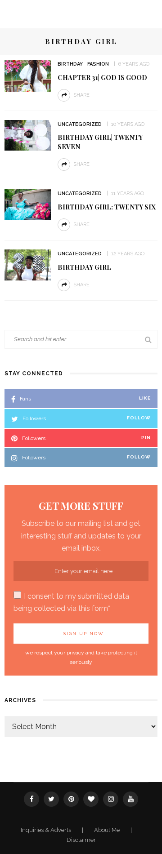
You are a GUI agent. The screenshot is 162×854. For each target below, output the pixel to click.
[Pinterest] (71, 799)
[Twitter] (51, 799)
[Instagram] (110, 799)
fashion (98, 64)
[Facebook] (31, 799)
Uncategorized (80, 124)
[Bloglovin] (91, 799)
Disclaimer (81, 839)
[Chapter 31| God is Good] (27, 75)
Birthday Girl (84, 266)
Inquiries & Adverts (46, 830)
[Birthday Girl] (27, 264)
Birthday (70, 64)
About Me (107, 830)
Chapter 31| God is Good (102, 77)
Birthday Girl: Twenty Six (107, 206)
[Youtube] (130, 799)
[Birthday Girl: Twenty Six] (27, 204)
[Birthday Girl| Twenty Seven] (27, 134)
